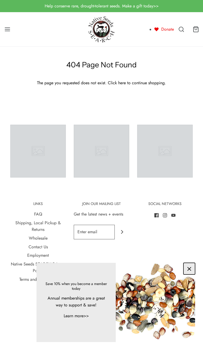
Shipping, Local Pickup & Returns (38, 226)
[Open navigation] (7, 29)
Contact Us (38, 247)
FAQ (38, 214)
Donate (167, 29)
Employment (38, 255)
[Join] (122, 232)
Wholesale (38, 238)
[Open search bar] (181, 29)
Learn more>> (76, 316)
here (122, 83)
